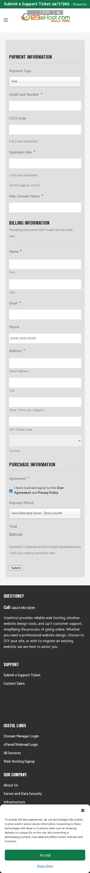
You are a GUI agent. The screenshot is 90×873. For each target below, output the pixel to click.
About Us (11, 785)
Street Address (19, 371)
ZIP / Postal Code (21, 429)
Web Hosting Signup (19, 762)
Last (12, 292)
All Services (12, 753)
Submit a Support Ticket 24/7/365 (37, 4)
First (12, 272)
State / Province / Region (26, 410)
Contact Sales (14, 684)
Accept (45, 855)
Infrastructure (14, 802)
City (12, 390)
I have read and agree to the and (39, 490)
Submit (16, 568)
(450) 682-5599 (23, 608)
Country (14, 451)
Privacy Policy (45, 866)
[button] (82, 810)
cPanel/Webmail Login (21, 745)
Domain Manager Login (21, 736)
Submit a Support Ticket (22, 675)
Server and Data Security (23, 794)
